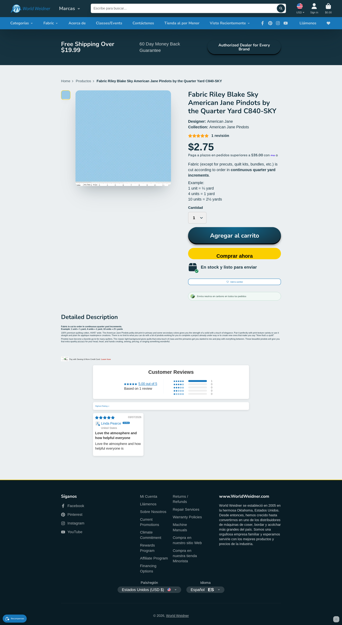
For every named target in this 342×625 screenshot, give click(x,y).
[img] (105, 418)
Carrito (328, 8)
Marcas (67, 8)
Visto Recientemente (228, 23)
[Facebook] (262, 23)
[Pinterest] (270, 23)
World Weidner (177, 616)
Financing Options (148, 568)
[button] (179, 381)
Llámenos (308, 23)
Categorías (19, 23)
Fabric (48, 23)
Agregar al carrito (234, 236)
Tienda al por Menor (181, 23)
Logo (30, 9)
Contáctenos (143, 23)
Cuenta (314, 8)
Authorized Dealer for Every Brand (244, 47)
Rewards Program (147, 548)
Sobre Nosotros (153, 512)
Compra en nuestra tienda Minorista (185, 556)
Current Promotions (149, 522)
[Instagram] (278, 23)
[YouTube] (285, 23)
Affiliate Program (154, 558)
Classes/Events (109, 23)
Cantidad (195, 207)
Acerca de (77, 23)
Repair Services (186, 509)
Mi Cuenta (148, 496)
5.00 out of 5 (147, 384)
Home (65, 81)
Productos (83, 81)
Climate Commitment (150, 535)
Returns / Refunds (180, 499)
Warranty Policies (187, 517)
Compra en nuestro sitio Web (187, 540)
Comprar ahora (234, 256)
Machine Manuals (180, 527)
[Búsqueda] (281, 8)
